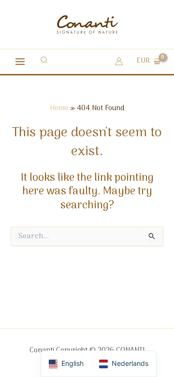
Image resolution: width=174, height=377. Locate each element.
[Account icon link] (119, 61)
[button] (44, 61)
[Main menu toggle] (20, 61)
